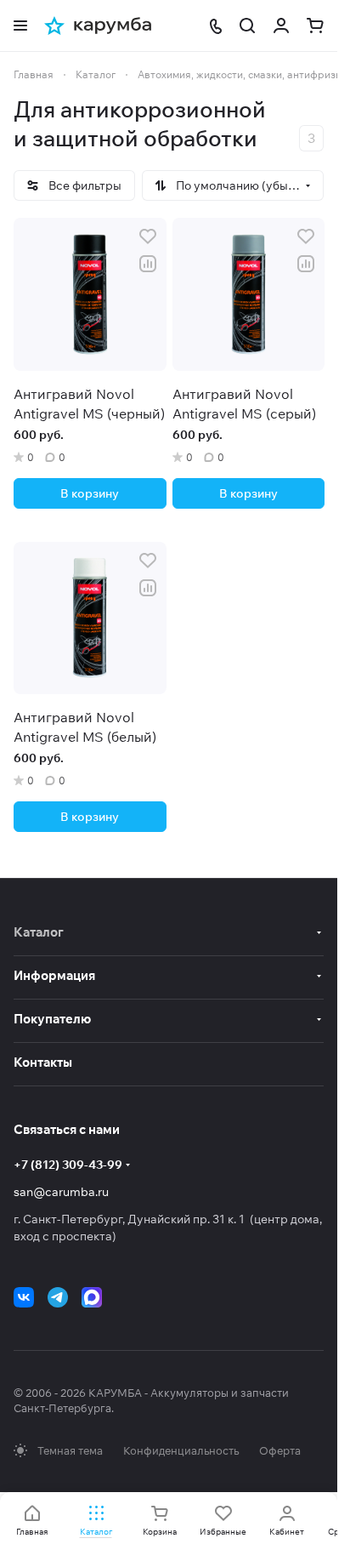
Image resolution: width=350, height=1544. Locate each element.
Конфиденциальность (181, 1450)
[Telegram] (58, 1297)
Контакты (43, 1062)
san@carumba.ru (61, 1191)
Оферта (280, 1450)
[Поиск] (247, 25)
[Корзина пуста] (315, 25)
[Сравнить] (147, 263)
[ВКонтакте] (24, 1297)
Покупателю (52, 1019)
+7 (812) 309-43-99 (68, 1164)
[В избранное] (147, 236)
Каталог (39, 932)
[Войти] (281, 25)
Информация (54, 975)
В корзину (89, 493)
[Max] (92, 1297)
